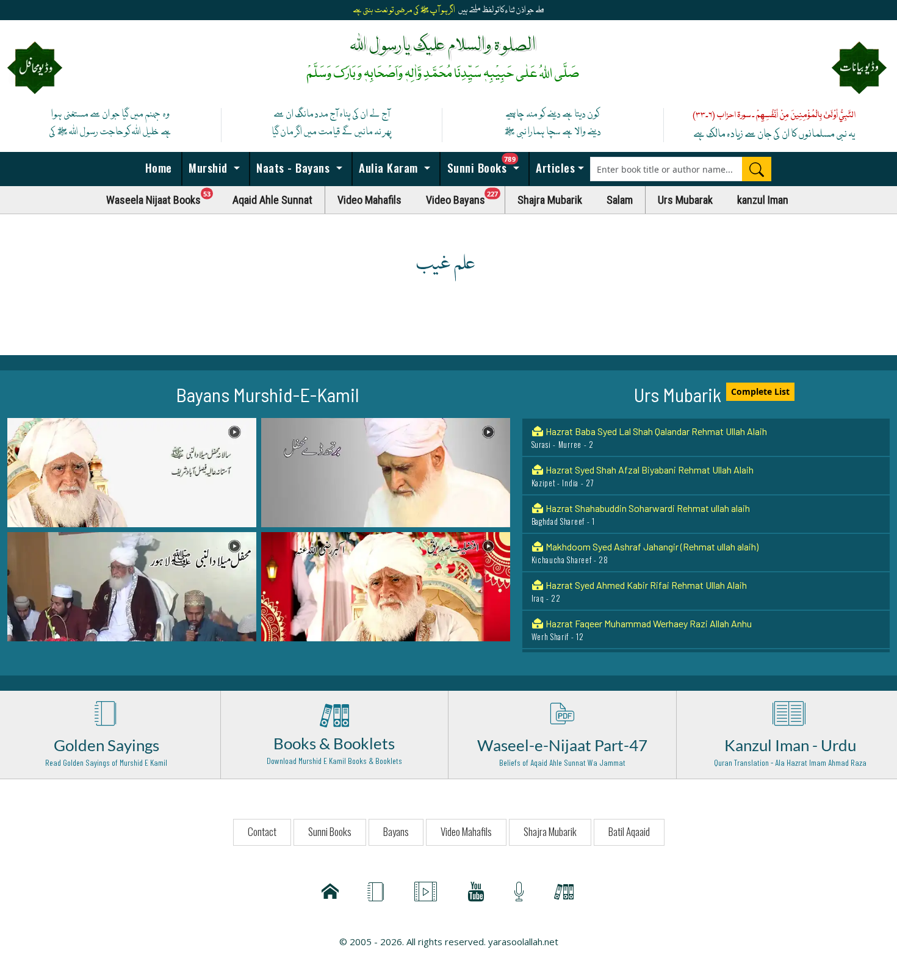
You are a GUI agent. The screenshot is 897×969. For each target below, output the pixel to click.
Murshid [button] (208, 167)
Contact (262, 831)
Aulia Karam (389, 167)
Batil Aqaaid (629, 831)
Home (157, 167)
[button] (131, 471)
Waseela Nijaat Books (163, 196)
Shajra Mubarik (549, 199)
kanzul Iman (762, 199)
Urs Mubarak (685, 199)
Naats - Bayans (293, 167)
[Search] (756, 169)
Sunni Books (486, 164)
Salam (620, 199)
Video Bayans (465, 196)
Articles (554, 167)
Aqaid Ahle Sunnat (272, 199)
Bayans (396, 831)
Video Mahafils (369, 199)
